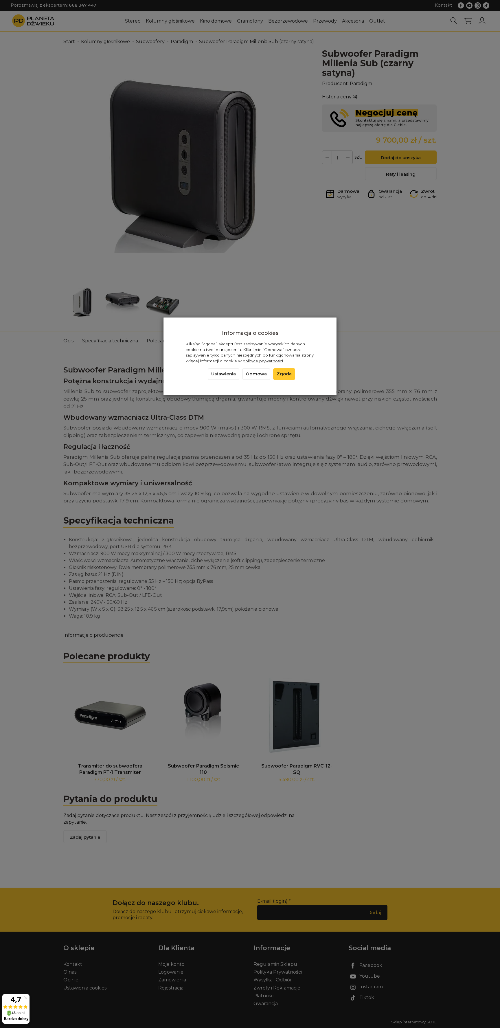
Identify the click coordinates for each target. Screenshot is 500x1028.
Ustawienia (223, 374)
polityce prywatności (263, 361)
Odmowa (256, 374)
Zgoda (284, 374)
